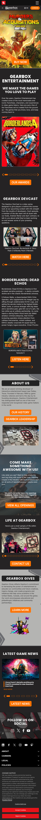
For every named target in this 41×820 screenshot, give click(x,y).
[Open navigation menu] (2, 8)
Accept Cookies (20, 810)
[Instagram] (12, 730)
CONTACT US (20, 563)
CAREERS (6, 756)
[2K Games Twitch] (32, 745)
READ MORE (8, 689)
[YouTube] (28, 730)
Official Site (20, 168)
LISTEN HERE (20, 359)
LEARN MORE (20, 610)
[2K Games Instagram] (20, 745)
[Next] (38, 174)
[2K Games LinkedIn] (3, 745)
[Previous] (3, 174)
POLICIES (6, 765)
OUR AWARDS (20, 182)
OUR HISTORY (20, 412)
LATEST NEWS (20, 703)
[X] (18, 730)
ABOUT (5, 751)
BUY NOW (20, 62)
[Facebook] (23, 730)
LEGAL (5, 760)
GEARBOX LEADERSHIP (20, 419)
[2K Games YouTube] (26, 745)
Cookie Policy (7, 800)
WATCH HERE (20, 257)
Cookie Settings (20, 804)
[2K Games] (3, 3)
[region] (20, 793)
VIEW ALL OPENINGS (20, 505)
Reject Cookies (20, 816)
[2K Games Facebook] (9, 745)
